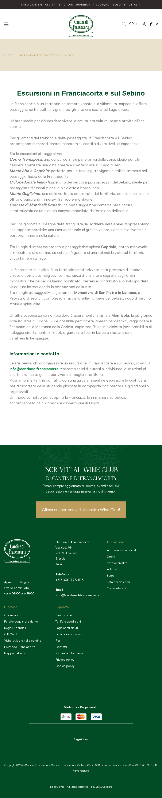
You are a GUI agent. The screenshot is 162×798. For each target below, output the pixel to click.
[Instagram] (86, 746)
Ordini (111, 556)
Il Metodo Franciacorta (19, 647)
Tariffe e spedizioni (68, 621)
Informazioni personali (121, 550)
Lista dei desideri (118, 582)
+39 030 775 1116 (69, 580)
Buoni (110, 575)
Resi (58, 640)
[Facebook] (75, 746)
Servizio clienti (65, 615)
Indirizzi (112, 569)
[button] (81, 509)
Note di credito (117, 563)
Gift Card (10, 634)
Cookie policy (64, 666)
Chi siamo (11, 615)
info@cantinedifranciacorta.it (35, 368)
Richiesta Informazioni (70, 653)
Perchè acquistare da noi (21, 621)
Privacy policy (64, 659)
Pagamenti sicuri (66, 628)
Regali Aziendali (15, 628)
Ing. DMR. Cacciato (101, 786)
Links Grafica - (58, 786)
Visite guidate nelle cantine (22, 640)
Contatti (61, 647)
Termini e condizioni (68, 634)
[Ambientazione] (144, 24)
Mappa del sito (14, 653)
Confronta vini (116, 588)
